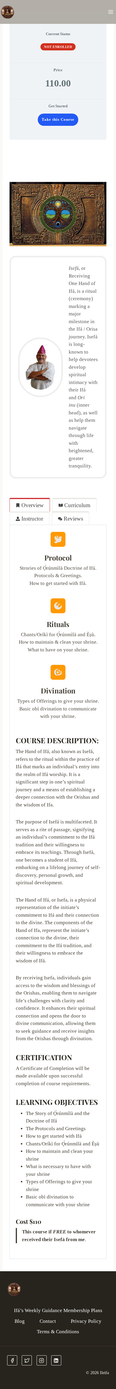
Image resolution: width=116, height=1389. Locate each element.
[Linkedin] (56, 1360)
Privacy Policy (86, 1321)
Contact (48, 1321)
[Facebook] (12, 1360)
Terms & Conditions (58, 1331)
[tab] (30, 505)
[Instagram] (42, 1360)
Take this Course (58, 119)
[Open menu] (110, 11)
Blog (20, 1321)
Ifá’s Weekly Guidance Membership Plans (58, 1310)
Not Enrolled (58, 47)
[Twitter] (27, 1360)
